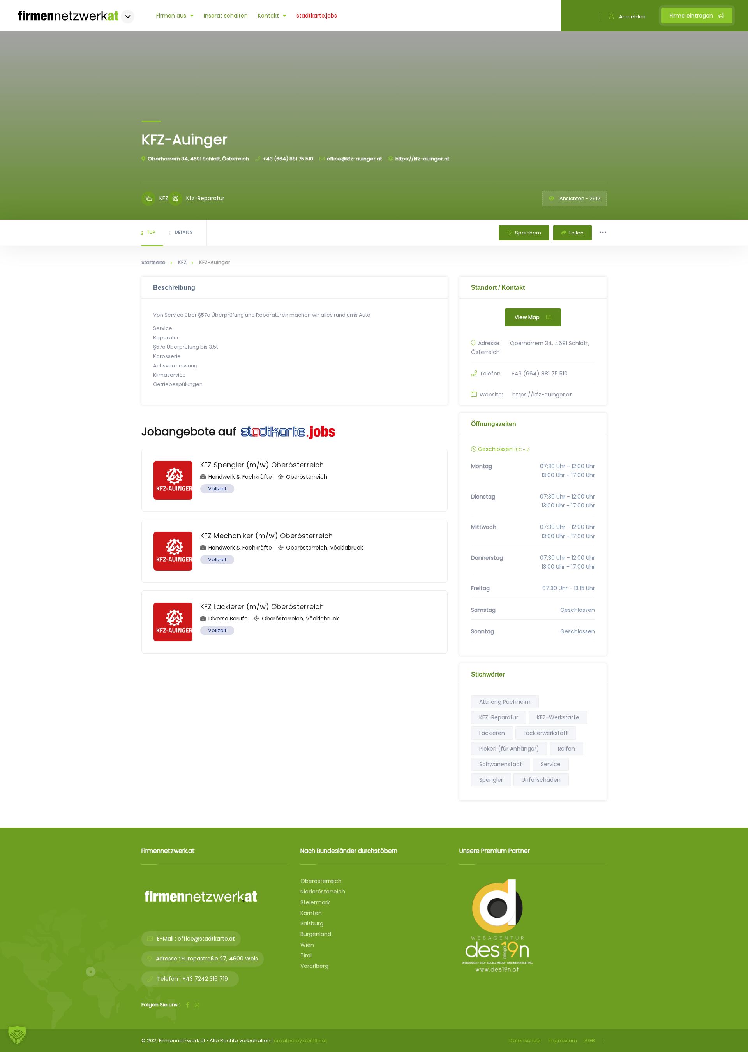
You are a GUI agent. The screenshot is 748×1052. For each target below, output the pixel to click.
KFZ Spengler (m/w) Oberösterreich (262, 465)
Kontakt (268, 15)
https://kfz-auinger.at (422, 158)
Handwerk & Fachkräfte (240, 477)
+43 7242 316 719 (205, 979)
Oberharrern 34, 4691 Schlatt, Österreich (198, 158)
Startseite (153, 262)
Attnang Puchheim (505, 702)
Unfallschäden (541, 780)
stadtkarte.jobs (316, 15)
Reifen (566, 748)
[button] (17, 1035)
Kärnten (311, 913)
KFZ (182, 262)
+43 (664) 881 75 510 (288, 158)
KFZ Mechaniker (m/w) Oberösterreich (266, 536)
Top (151, 232)
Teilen (576, 232)
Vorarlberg (314, 966)
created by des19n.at (300, 1040)
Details (184, 232)
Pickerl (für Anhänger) (509, 748)
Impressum (562, 1040)
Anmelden (632, 16)
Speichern (527, 232)
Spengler (491, 780)
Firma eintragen (692, 15)
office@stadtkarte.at (206, 939)
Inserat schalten (226, 15)
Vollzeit (217, 488)
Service (551, 764)
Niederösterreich (322, 891)
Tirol (306, 955)
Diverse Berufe (228, 618)
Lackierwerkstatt (546, 733)
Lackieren (492, 733)
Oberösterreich (306, 477)
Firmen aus (171, 15)
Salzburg (311, 923)
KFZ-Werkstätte (558, 717)
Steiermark (315, 902)
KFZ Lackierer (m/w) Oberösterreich (262, 606)
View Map (527, 317)
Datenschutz (525, 1040)
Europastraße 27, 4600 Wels (220, 958)
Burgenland (315, 934)
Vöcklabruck (346, 548)
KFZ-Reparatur (498, 717)
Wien (307, 945)
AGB (589, 1040)
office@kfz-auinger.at (354, 158)
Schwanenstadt (500, 764)
